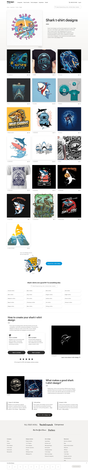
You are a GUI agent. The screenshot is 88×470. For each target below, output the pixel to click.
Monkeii (60, 103)
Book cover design (48, 453)
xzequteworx (11, 74)
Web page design (48, 445)
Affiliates (65, 449)
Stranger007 (55, 355)
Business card (47, 443)
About (8, 441)
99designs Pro (29, 453)
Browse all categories (49, 456)
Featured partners (67, 458)
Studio (46, 2)
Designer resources (68, 456)
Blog (65, 443)
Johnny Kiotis (36, 219)
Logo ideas (66, 451)
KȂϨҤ (9, 394)
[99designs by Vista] (10, 2)
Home (8, 7)
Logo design (47, 441)
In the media (9, 447)
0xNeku (27, 398)
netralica (35, 103)
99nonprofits (9, 451)
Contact (8, 443)
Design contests (29, 441)
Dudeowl (40, 46)
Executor (60, 74)
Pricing (27, 449)
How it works (26, 2)
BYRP (35, 74)
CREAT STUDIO (11, 248)
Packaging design (48, 449)
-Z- (9, 103)
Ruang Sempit (61, 219)
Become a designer (68, 441)
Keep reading (22, 409)
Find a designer (34, 2)
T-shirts (17, 7)
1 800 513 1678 (73, 2)
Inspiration (41, 2)
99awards (66, 447)
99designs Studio (29, 451)
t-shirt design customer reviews (31, 362)
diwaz (60, 161)
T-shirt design (47, 451)
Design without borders (68, 445)
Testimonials (9, 449)
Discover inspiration (30, 447)
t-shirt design (57, 37)
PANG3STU (36, 132)
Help (65, 460)
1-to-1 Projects (28, 443)
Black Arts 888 (11, 132)
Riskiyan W (10, 190)
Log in (79, 2)
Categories (19, 2)
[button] (86, 462)
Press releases (10, 445)
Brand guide (47, 447)
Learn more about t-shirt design (70, 357)
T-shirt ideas (66, 453)
